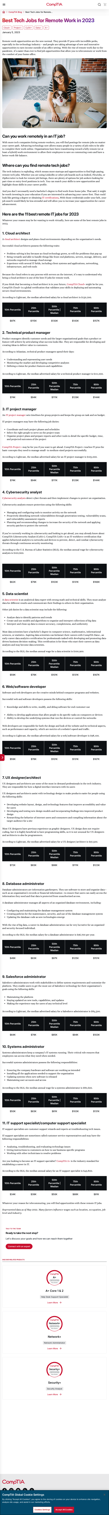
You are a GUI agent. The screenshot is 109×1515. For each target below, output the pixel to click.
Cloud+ (7, 27)
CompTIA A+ (63, 1161)
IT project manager (16, 415)
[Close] (104, 1495)
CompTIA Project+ (12, 447)
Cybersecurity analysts (14, 498)
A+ (46, 27)
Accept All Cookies (64, 1509)
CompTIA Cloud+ (76, 284)
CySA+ (28, 27)
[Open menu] (4, 4)
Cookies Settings (42, 1509)
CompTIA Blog (15, 12)
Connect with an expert (19, 1246)
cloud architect (12, 239)
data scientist (11, 599)
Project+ (18, 27)
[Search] (99, 4)
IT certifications (50, 197)
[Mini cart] (105, 4)
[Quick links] (2, 757)
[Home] (54, 4)
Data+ (38, 27)
